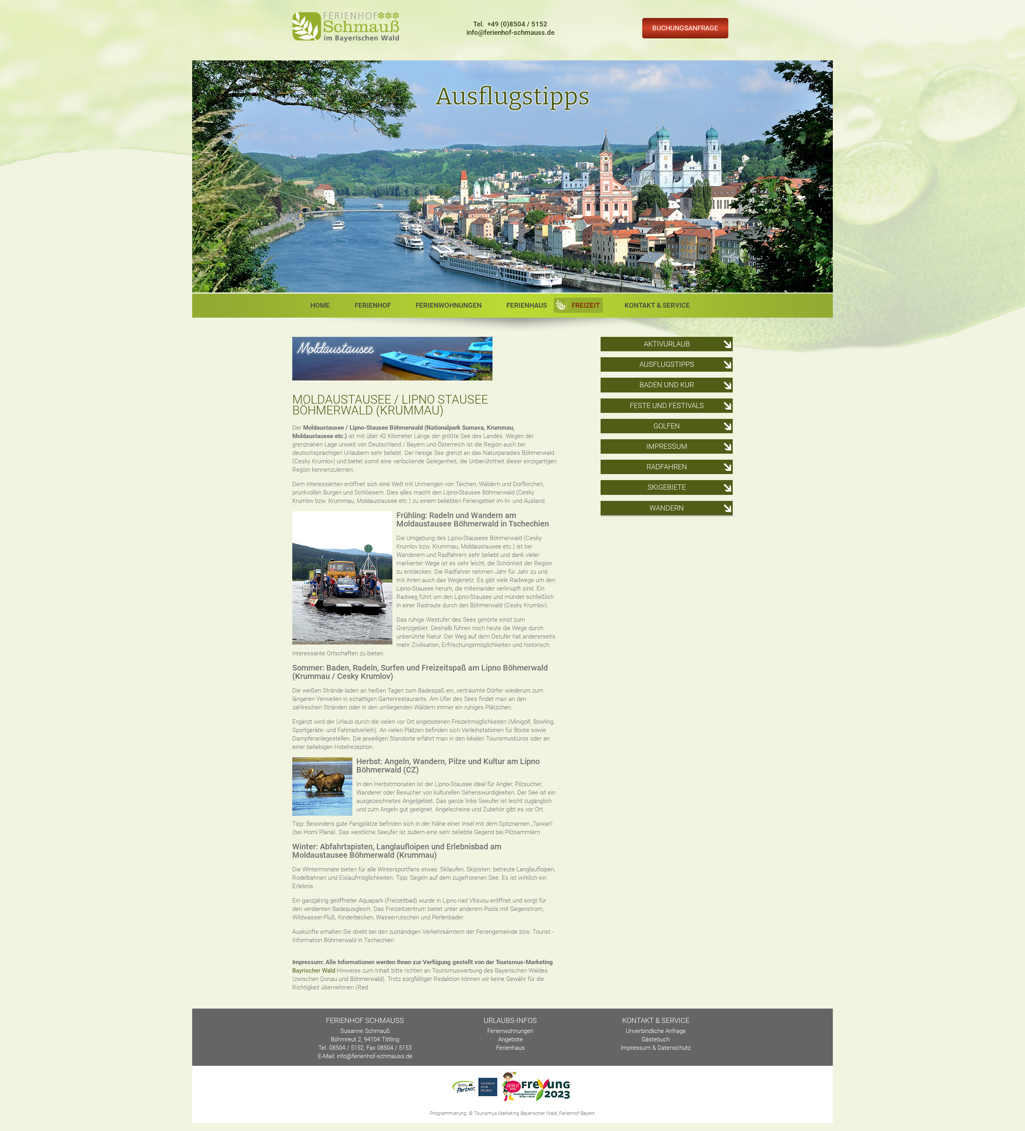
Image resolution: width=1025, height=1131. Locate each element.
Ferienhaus (526, 305)
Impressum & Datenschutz (656, 1047)
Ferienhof (373, 305)
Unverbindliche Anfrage (656, 1031)
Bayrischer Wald (313, 970)
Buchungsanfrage (685, 28)
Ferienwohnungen (449, 305)
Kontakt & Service (657, 305)
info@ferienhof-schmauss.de (510, 32)
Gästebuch (655, 1039)
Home (320, 305)
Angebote (510, 1039)
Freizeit (586, 305)
